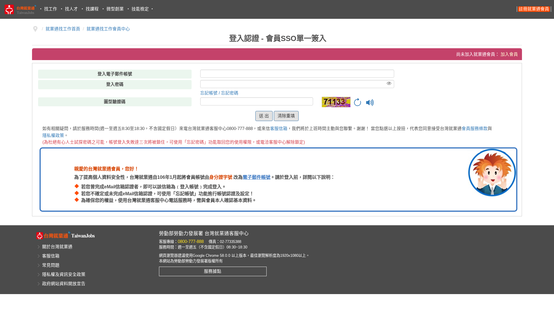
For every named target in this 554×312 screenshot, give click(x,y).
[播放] (370, 102)
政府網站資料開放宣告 (63, 283)
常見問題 (50, 265)
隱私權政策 (53, 135)
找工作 (50, 9)
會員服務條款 (475, 128)
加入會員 (509, 54)
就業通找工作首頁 (63, 29)
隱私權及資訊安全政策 (63, 274)
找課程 (92, 9)
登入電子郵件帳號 (115, 74)
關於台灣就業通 (57, 246)
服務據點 (212, 271)
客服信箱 (278, 128)
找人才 (71, 9)
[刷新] (357, 102)
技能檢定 (140, 9)
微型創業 (115, 9)
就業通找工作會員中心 (108, 29)
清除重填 (286, 116)
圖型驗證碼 (115, 101)
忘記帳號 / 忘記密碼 (219, 93)
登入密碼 (114, 84)
